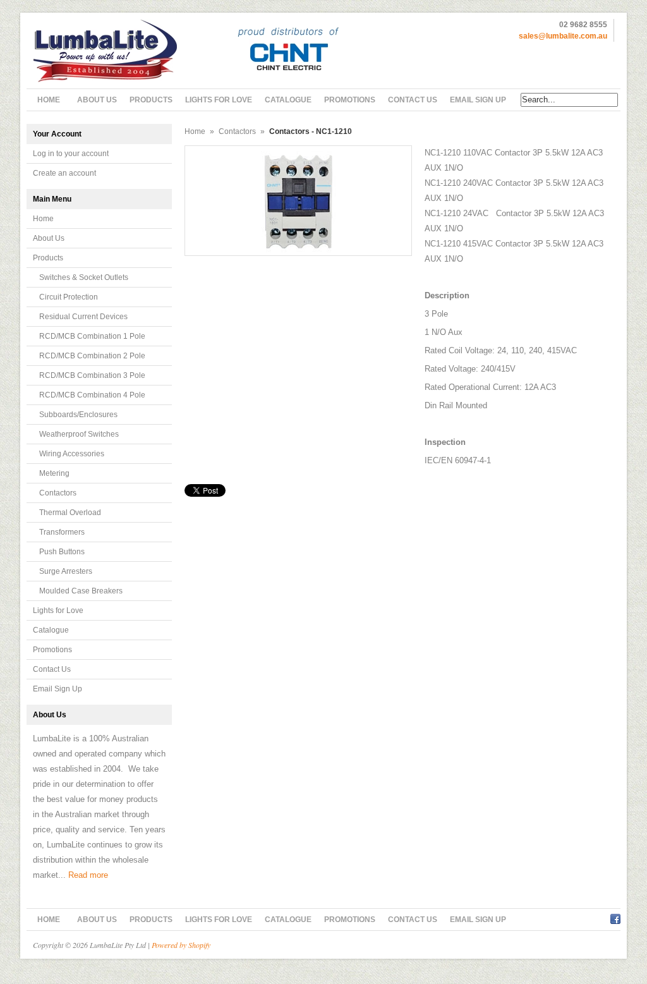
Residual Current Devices (83, 316)
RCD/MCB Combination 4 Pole (92, 395)
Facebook (615, 917)
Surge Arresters (65, 571)
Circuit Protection (68, 297)
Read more (88, 875)
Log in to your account (71, 153)
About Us (48, 238)
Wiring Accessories (71, 453)
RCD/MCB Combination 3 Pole (92, 375)
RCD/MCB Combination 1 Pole (92, 336)
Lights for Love (58, 610)
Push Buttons (62, 551)
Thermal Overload (70, 512)
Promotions (52, 649)
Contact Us (52, 669)
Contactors (57, 493)
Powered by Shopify (181, 945)
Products (48, 257)
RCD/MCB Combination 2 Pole (92, 355)
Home (43, 218)
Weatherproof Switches (79, 434)
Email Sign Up (57, 688)
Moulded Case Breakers (81, 590)
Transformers (62, 532)
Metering (54, 473)
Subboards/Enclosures (78, 414)
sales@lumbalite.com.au (563, 36)
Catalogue (51, 630)
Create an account (64, 173)
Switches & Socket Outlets (83, 277)
